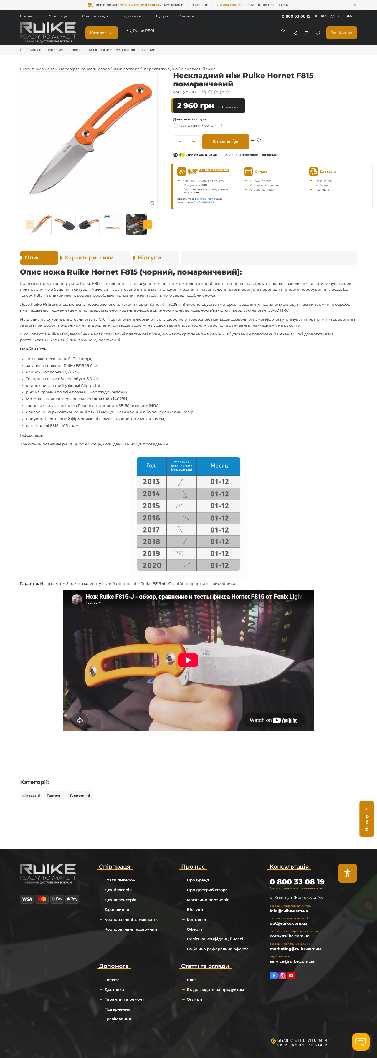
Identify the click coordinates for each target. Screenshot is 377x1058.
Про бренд (198, 880)
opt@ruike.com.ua (288, 923)
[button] (30, 224)
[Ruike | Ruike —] (48, 32)
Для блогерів (118, 889)
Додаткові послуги (190, 119)
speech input (283, 30)
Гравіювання (197, 125)
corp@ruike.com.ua (290, 936)
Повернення (117, 1009)
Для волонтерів (120, 899)
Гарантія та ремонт (124, 999)
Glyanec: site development (303, 1040)
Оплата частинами (201, 155)
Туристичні (80, 796)
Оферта (195, 929)
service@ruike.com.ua (292, 961)
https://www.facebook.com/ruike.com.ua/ (274, 975)
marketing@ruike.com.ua (296, 948)
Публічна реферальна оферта (218, 948)
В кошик (221, 141)
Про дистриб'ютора (207, 889)
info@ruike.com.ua (289, 910)
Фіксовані (31, 796)
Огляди (194, 999)
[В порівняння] (253, 143)
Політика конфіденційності (215, 938)
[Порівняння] (306, 32)
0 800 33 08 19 (296, 16)
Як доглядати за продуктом (215, 989)
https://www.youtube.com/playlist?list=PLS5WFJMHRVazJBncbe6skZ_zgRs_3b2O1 (291, 975)
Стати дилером (120, 880)
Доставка (114, 989)
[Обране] (317, 32)
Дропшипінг (117, 909)
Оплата (112, 979)
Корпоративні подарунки (131, 929)
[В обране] (259, 143)
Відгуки (162, 16)
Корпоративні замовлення (132, 919)
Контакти (186, 16)
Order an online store (302, 1045)
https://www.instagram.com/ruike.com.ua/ (282, 975)
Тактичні (54, 796)
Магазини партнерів (208, 899)
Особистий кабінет (295, 32)
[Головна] (22, 50)
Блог (191, 979)
